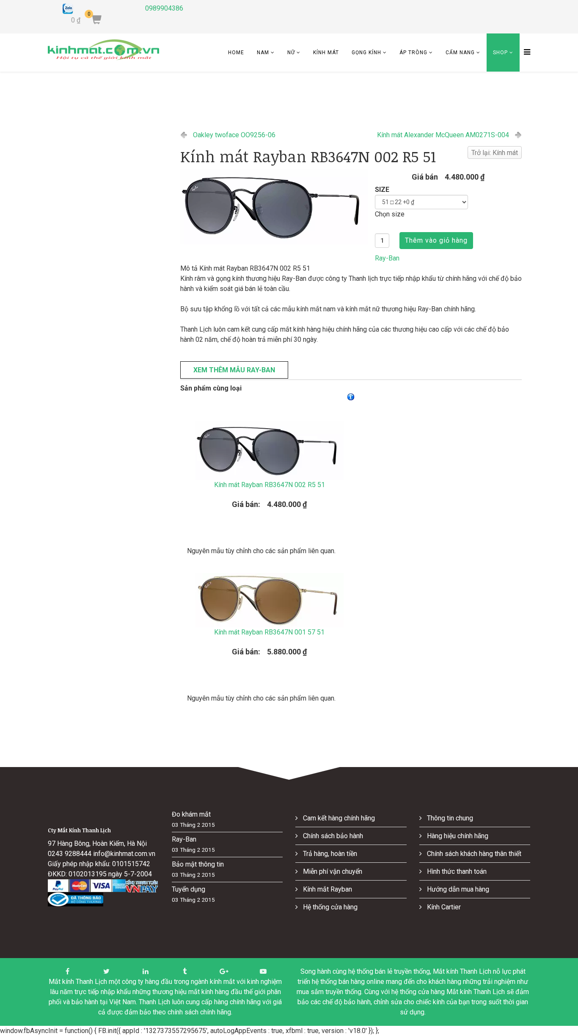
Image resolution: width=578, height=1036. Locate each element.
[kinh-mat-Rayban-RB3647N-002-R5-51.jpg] (274, 206)
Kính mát (326, 52)
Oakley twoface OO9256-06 (234, 135)
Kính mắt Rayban (326, 889)
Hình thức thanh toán (456, 871)
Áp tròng (413, 52)
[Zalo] (97, 8)
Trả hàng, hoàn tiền (329, 854)
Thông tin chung (449, 818)
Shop (500, 52)
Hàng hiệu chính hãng (456, 836)
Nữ (291, 52)
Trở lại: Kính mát (494, 153)
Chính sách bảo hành (332, 836)
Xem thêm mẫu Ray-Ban (234, 370)
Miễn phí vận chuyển (331, 871)
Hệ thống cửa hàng (329, 907)
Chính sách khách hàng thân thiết (473, 854)
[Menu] (525, 52)
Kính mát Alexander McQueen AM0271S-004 (443, 135)
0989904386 (164, 8)
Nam (263, 52)
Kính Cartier (443, 907)
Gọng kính (366, 52)
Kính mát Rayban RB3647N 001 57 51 (269, 632)
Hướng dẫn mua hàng (457, 889)
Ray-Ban (387, 258)
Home (236, 52)
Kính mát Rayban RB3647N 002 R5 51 (269, 485)
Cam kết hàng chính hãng (338, 818)
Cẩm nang (460, 52)
